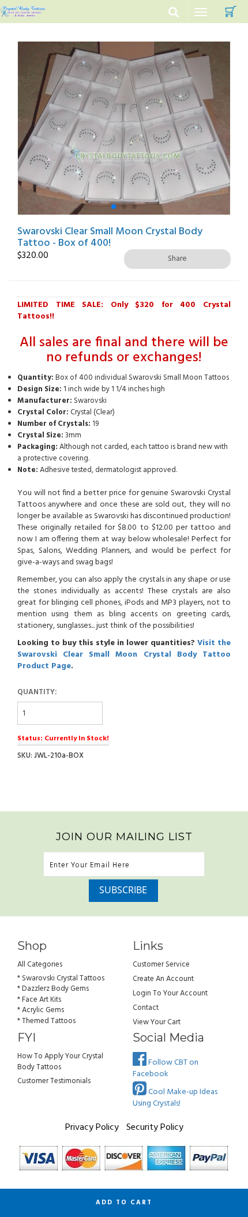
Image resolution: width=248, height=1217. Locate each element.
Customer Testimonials (54, 1081)
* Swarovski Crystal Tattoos (60, 978)
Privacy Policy (92, 1127)
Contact (146, 1008)
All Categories (39, 964)
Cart (230, 11)
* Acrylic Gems (40, 1010)
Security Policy (154, 1127)
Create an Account (163, 979)
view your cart (157, 1022)
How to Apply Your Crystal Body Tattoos (60, 1061)
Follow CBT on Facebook (165, 1068)
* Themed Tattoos (46, 1021)
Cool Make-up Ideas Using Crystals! (175, 1097)
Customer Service (161, 964)
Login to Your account (170, 993)
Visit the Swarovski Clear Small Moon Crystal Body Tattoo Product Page (124, 654)
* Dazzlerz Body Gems (53, 989)
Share (177, 258)
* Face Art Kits (39, 1000)
